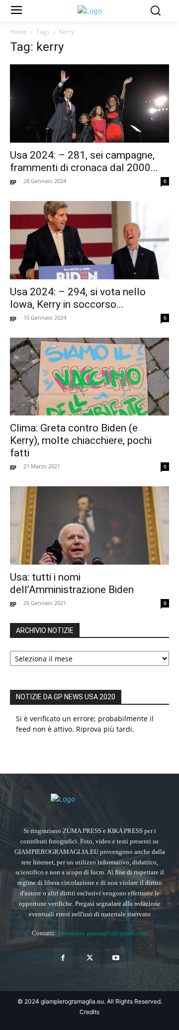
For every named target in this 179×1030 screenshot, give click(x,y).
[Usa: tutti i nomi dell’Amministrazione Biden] (89, 525)
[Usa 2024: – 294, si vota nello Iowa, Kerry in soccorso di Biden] (89, 240)
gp (13, 181)
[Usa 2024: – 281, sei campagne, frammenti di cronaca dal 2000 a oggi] (89, 103)
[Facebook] (63, 958)
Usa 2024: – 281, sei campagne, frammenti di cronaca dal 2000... (84, 161)
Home (18, 31)
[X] (89, 958)
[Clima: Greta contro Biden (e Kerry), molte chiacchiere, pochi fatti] (89, 377)
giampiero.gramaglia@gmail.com (103, 933)
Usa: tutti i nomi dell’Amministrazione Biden (72, 583)
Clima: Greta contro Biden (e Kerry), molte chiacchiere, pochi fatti (81, 440)
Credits (89, 1012)
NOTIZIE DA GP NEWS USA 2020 (65, 697)
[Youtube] (116, 958)
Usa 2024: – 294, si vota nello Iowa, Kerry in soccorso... (78, 298)
